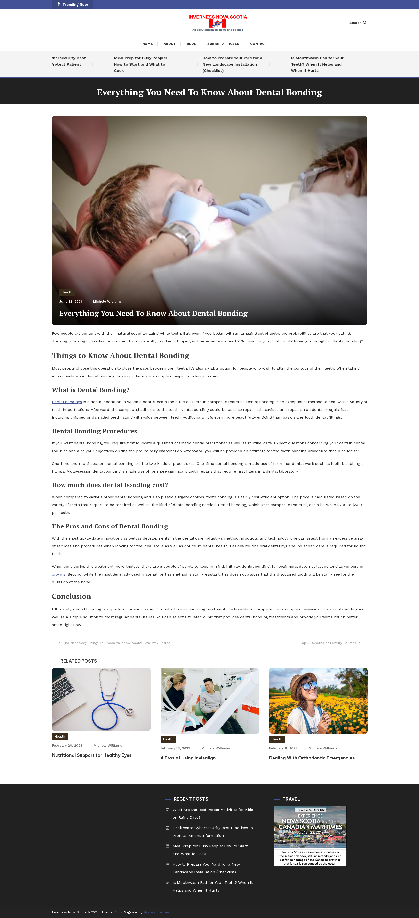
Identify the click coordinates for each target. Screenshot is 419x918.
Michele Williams (107, 301)
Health (67, 292)
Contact (258, 44)
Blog (191, 44)
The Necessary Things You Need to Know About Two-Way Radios (116, 643)
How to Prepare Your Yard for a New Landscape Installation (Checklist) (217, 64)
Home (147, 44)
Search (355, 23)
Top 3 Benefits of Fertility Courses (328, 643)
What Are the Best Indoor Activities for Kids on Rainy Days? (213, 813)
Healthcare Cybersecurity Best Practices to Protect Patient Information (213, 832)
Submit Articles (223, 44)
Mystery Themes (156, 912)
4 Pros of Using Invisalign (188, 758)
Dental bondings (67, 402)
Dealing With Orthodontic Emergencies (312, 758)
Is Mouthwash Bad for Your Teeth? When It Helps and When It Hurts (301, 64)
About (170, 44)
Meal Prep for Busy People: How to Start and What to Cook (124, 64)
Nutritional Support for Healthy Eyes (92, 755)
